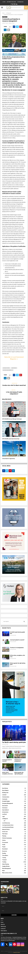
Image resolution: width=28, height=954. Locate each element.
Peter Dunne (4, 833)
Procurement (5, 842)
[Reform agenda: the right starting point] (5, 664)
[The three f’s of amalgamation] (5, 649)
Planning (4, 836)
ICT (4, 820)
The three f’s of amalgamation (17, 647)
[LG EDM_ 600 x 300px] (13, 715)
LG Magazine (5, 16)
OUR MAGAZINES (20, 1)
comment (4, 794)
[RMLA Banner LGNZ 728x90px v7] (14, 55)
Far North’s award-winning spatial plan (14, 742)
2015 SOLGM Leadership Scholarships (10, 438)
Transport (4, 859)
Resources (4, 851)
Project (3, 846)
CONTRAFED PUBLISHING (11, 1)
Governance (4, 807)
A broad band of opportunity (8, 458)
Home (2, 922)
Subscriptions (4, 930)
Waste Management (6, 868)
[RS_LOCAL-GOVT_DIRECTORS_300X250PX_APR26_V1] (13, 601)
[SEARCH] (24, 621)
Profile (3, 844)
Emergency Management (7, 803)
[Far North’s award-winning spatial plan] (5, 633)
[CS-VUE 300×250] (13, 573)
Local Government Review (7, 827)
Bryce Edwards (5, 790)
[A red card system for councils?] (5, 641)
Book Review (5, 788)
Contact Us (3, 928)
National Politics (6, 829)
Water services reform (7, 872)
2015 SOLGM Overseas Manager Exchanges (12, 419)
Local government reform (7, 825)
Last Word (4, 814)
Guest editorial (5, 810)
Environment (5, 805)
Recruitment (5, 849)
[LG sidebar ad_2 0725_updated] (13, 550)
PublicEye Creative (16, 952)
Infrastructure (5, 812)
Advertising (3, 926)
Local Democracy (6, 823)
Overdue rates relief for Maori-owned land (14, 385)
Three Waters (5, 855)
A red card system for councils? (17, 639)
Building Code (5, 792)
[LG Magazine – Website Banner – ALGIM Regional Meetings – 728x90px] (14, 51)
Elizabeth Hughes (6, 801)
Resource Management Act (8, 370)
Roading (4, 853)
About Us (3, 924)
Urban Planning (5, 864)
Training (4, 857)
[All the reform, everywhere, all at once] (5, 657)
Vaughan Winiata (5, 866)
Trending (4, 862)
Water (3, 870)
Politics (4, 840)
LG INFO (4, 1)
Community (4, 799)
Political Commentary (7, 838)
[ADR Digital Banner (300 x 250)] (13, 526)
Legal (3, 816)
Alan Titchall (5, 23)
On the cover (5, 831)
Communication (5, 797)
